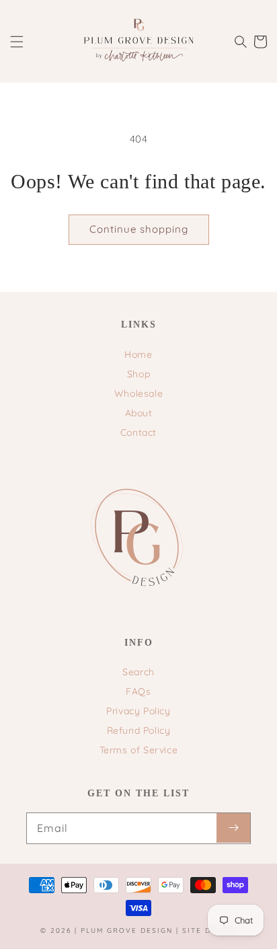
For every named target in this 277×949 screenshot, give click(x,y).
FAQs (138, 691)
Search (138, 672)
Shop (138, 374)
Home (138, 354)
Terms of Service (139, 750)
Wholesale (138, 393)
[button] (17, 41)
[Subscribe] (233, 828)
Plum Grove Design (127, 930)
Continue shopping (138, 229)
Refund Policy (139, 730)
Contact (138, 432)
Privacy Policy (138, 711)
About (139, 413)
